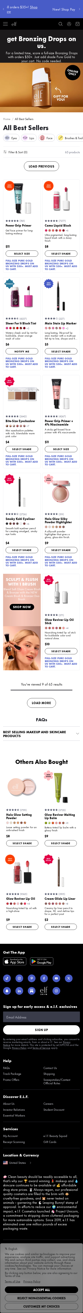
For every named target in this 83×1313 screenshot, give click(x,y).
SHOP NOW (22, 607)
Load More (41, 703)
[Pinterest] (32, 978)
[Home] (14, 24)
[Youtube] (56, 978)
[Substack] (32, 991)
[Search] (60, 24)
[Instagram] (19, 978)
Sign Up (41, 1030)
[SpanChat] (7, 991)
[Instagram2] (56, 991)
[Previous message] (3, 9)
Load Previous (41, 166)
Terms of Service (41, 1048)
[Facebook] (44, 978)
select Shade (61, 253)
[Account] (69, 24)
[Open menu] (5, 24)
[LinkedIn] (19, 991)
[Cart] (77, 24)
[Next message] (79, 9)
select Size (22, 253)
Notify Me (21, 351)
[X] (69, 978)
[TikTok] (7, 978)
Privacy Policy (19, 1048)
